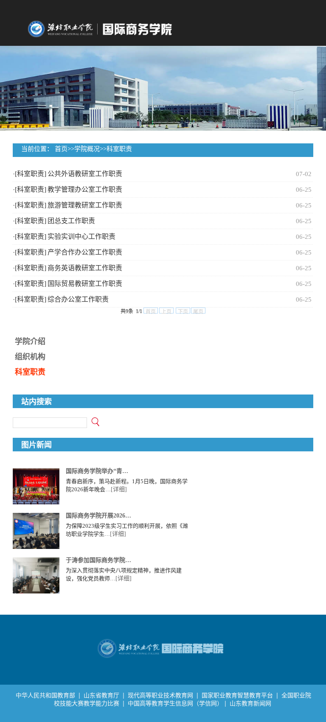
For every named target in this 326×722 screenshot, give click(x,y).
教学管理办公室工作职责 (85, 189)
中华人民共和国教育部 (45, 695)
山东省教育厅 (101, 695)
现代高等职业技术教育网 (160, 695)
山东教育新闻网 (250, 703)
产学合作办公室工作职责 (85, 252)
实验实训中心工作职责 (81, 236)
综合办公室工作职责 (78, 299)
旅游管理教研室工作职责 (85, 205)
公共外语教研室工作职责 (85, 173)
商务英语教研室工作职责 (85, 267)
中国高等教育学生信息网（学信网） (175, 703)
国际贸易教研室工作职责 (85, 283)
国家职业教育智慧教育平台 (237, 695)
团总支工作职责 (71, 220)
